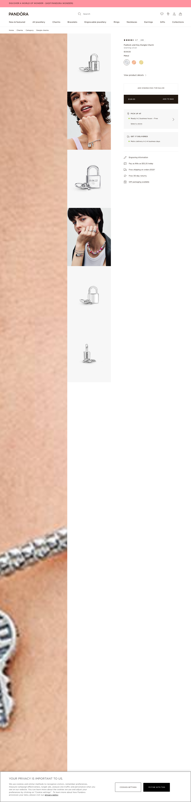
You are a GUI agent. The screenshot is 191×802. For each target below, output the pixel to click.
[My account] (174, 14)
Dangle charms (42, 30)
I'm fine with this (156, 787)
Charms (56, 22)
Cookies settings (128, 787)
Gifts (162, 22)
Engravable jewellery (95, 22)
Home (11, 30)
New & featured (17, 22)
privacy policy (51, 795)
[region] (95, 786)
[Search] (79, 14)
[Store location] (168, 14)
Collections (178, 22)
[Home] (19, 14)
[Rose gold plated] (134, 62)
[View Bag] (180, 14)
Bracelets (72, 22)
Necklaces (132, 22)
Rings (116, 22)
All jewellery (38, 22)
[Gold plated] (141, 62)
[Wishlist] (162, 14)
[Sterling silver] (127, 62)
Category (30, 30)
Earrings (148, 22)
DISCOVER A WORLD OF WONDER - (41, 3)
